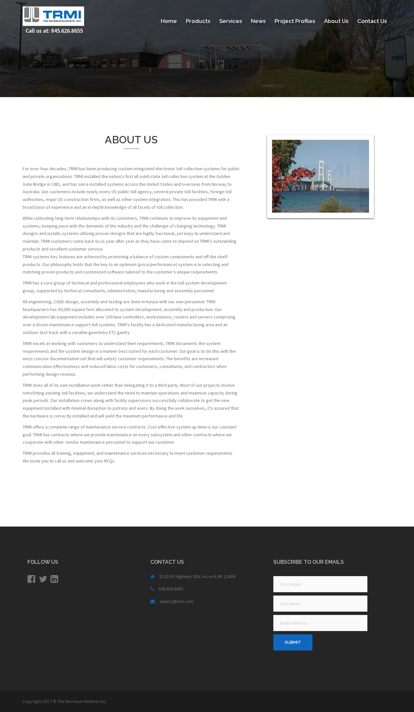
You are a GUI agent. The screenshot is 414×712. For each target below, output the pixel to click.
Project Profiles (295, 21)
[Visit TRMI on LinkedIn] (54, 581)
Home (169, 21)
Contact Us (372, 21)
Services (230, 21)
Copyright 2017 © (40, 701)
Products (198, 21)
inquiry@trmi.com (177, 601)
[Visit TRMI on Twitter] (43, 581)
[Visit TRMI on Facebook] (31, 581)
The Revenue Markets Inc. (82, 701)
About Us (336, 21)
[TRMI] (53, 15)
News (258, 21)
